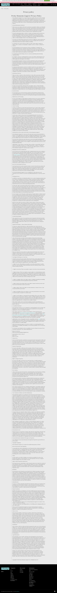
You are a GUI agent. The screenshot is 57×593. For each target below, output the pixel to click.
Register (21, 569)
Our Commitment (32, 580)
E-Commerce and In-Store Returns (26, 5)
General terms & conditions (31, 585)
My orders (21, 570)
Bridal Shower (31, 576)
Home (2, 8)
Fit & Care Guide (31, 571)
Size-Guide (31, 575)
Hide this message (47, 0)
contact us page (17, 154)
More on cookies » (52, 0)
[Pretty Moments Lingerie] (5, 4)
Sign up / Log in (54, 2)
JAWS (39, 319)
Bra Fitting (30, 574)
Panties (12, 573)
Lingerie (12, 574)
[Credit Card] (54, 591)
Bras (11, 572)
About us (30, 579)
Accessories (12, 578)
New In (12, 570)
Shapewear (12, 577)
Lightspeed (17, 591)
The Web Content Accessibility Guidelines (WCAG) (28, 314)
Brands (39, 5)
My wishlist (21, 572)
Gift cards (35, 5)
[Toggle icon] (51, 4)
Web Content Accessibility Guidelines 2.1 (27, 312)
